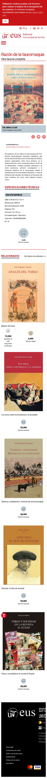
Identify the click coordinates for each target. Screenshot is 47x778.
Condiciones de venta (13, 750)
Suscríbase (9, 763)
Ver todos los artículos (33, 256)
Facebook (30, 28)
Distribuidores (10, 757)
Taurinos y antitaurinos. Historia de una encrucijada (22, 501)
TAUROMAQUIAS (19, 218)
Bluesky (34, 28)
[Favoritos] (40, 268)
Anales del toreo (8, 326)
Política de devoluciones (14, 754)
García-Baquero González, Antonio (18, 147)
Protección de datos (13, 760)
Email (42, 28)
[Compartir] (33, 137)
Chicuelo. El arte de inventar (12, 588)
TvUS (38, 28)
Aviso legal (9, 747)
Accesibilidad (20, 28)
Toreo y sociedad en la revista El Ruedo (17, 674)
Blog (25, 28)
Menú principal (3, 42)
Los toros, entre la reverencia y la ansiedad (19, 415)
